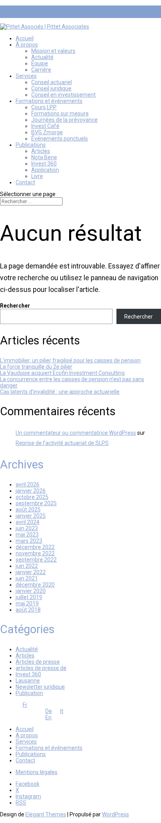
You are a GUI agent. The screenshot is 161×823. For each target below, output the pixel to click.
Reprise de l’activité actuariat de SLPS (62, 443)
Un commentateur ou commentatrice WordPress (76, 433)
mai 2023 (27, 534)
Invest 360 (44, 163)
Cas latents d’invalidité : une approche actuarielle (60, 392)
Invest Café (45, 126)
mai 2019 (27, 603)
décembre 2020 (35, 585)
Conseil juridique (51, 88)
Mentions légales (36, 772)
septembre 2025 (36, 503)
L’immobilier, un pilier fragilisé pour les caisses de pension (70, 360)
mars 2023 (29, 541)
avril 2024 (27, 522)
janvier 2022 (31, 572)
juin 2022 (27, 566)
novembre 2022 (35, 553)
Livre (37, 176)
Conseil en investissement (63, 95)
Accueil (25, 38)
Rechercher (15, 306)
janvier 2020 (31, 591)
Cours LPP (44, 107)
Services (26, 76)
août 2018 (28, 610)
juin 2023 (27, 528)
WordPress (115, 814)
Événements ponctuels (59, 138)
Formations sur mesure (60, 113)
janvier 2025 (31, 516)
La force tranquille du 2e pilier (36, 367)
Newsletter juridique (40, 687)
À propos (27, 44)
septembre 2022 (36, 559)
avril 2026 (27, 484)
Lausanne (28, 680)
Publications (31, 145)
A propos (27, 735)
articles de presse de (41, 668)
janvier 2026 (31, 491)
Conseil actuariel (51, 82)
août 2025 (28, 509)
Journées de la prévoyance (64, 120)
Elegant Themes (45, 814)
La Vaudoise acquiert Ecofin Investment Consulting (62, 373)
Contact (25, 182)
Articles (40, 151)
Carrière (41, 70)
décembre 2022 (35, 547)
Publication (29, 693)
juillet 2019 (29, 597)
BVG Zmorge (47, 132)
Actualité (42, 57)
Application (45, 170)
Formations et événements (49, 101)
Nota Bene (44, 157)
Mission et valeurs (53, 51)
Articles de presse (38, 662)
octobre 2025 (32, 497)
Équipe (39, 63)
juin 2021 (27, 578)
